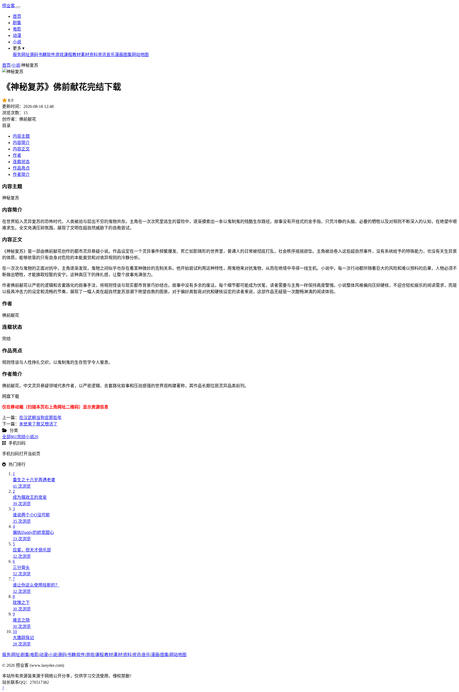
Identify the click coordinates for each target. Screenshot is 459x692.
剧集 (17, 22)
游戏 (59, 54)
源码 (34, 54)
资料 (93, 54)
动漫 (17, 35)
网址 (25, 54)
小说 (17, 42)
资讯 (102, 54)
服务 (17, 54)
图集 (127, 54)
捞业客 (9, 5)
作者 (17, 155)
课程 (68, 54)
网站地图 (140, 54)
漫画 (119, 54)
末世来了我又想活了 (38, 424)
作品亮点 (21, 168)
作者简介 (21, 174)
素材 (85, 54)
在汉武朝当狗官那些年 (40, 417)
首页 (17, 16)
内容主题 (21, 136)
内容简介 (21, 142)
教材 (76, 54)
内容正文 (21, 149)
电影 (17, 29)
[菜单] (18, 7)
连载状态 (21, 161)
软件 (51, 54)
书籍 (42, 54)
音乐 (110, 54)
